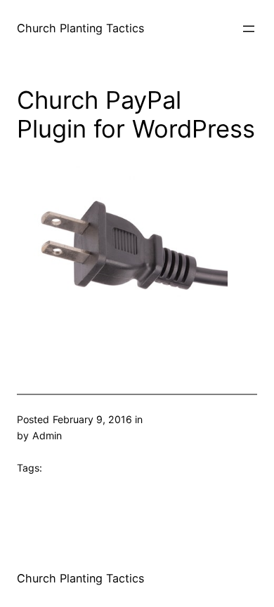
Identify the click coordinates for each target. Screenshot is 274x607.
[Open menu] (248, 28)
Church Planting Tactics (80, 28)
